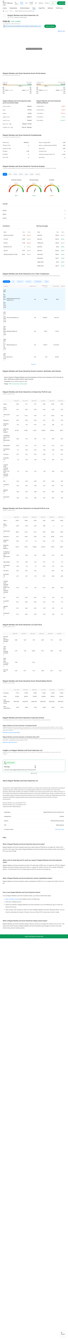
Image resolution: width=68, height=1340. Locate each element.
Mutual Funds (31, 3)
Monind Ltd (9, 357)
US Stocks (16, 3)
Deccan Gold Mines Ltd (12, 317)
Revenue (28, 281)
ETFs (26, 3)
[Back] (4, 11)
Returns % (20, 281)
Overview (6, 281)
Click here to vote (59, 829)
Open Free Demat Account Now (34, 936)
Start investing (50, 26)
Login (52, 3)
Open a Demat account (12, 899)
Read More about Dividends (10, 742)
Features (41, 3)
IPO (36, 3)
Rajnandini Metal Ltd (12, 331)
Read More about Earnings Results (11, 732)
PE (13, 281)
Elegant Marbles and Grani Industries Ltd (13, 299)
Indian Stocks (21, 3)
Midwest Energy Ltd (12, 344)
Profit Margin (38, 281)
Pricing (46, 3)
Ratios (46, 281)
